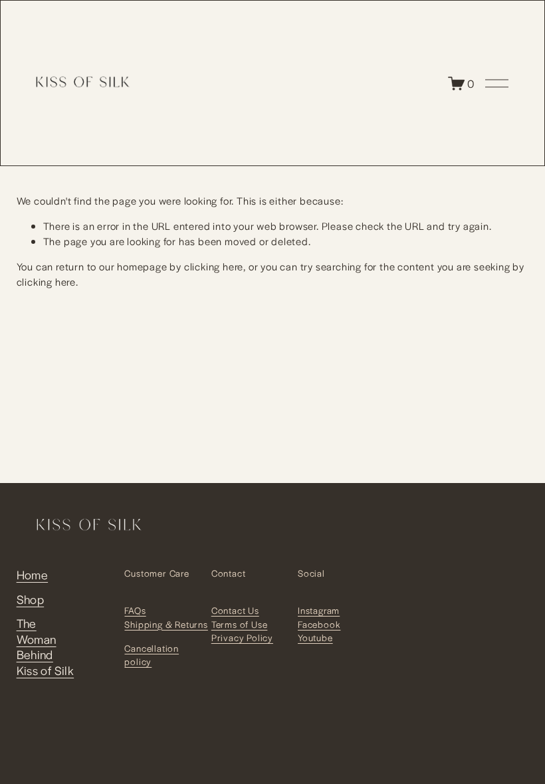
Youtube (315, 637)
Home (33, 574)
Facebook (319, 624)
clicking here (213, 266)
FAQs (135, 610)
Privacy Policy (242, 637)
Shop (31, 599)
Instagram (319, 610)
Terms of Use (239, 624)
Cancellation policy (151, 655)
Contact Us (235, 610)
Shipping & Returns (165, 624)
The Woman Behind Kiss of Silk (45, 646)
